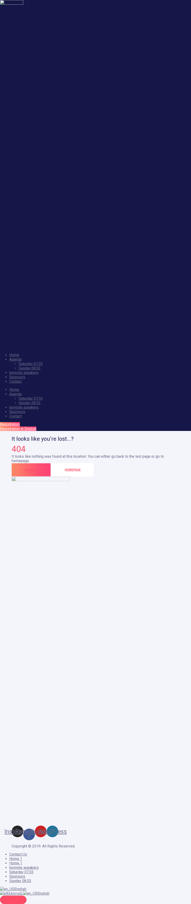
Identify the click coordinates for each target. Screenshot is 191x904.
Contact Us (18, 854)
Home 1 (15, 859)
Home (14, 355)
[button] (10, 424)
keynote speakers (24, 372)
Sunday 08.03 (30, 368)
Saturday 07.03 (31, 364)
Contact (15, 381)
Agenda (15, 359)
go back (31, 469)
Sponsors (17, 377)
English (20, 889)
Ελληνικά (15, 893)
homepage (73, 469)
